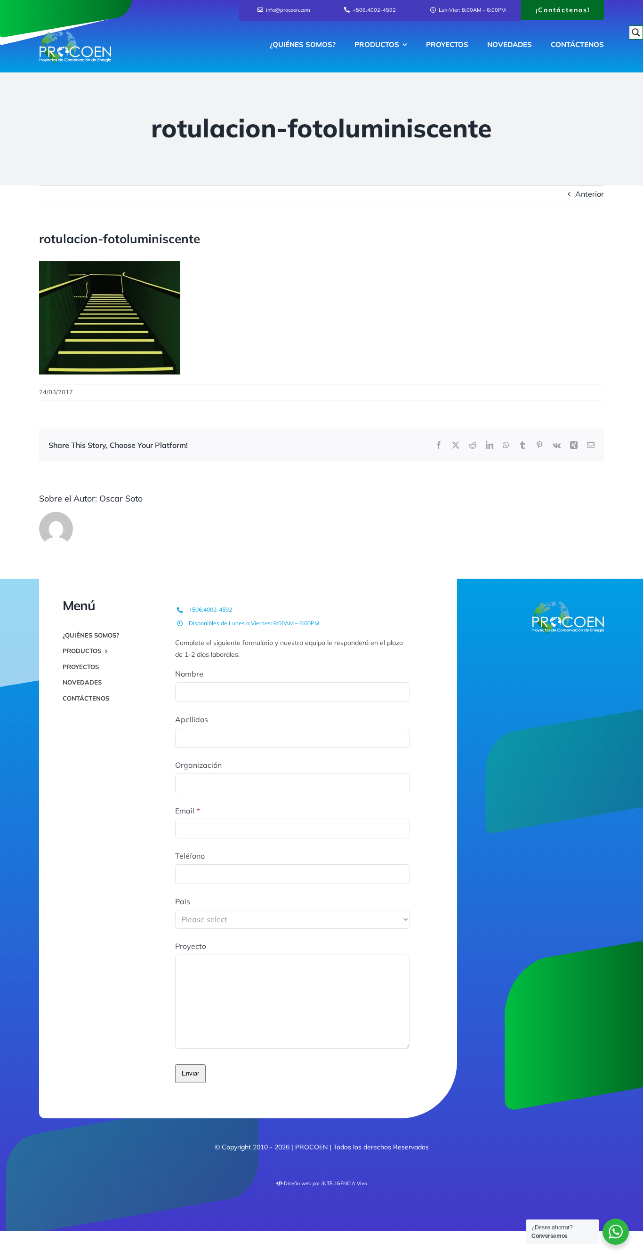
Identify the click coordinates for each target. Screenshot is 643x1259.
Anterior (589, 194)
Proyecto (190, 946)
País (182, 901)
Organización (198, 765)
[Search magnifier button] (636, 32)
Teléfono (190, 856)
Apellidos (191, 719)
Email (187, 810)
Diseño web (297, 1183)
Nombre (189, 673)
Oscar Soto (121, 498)
